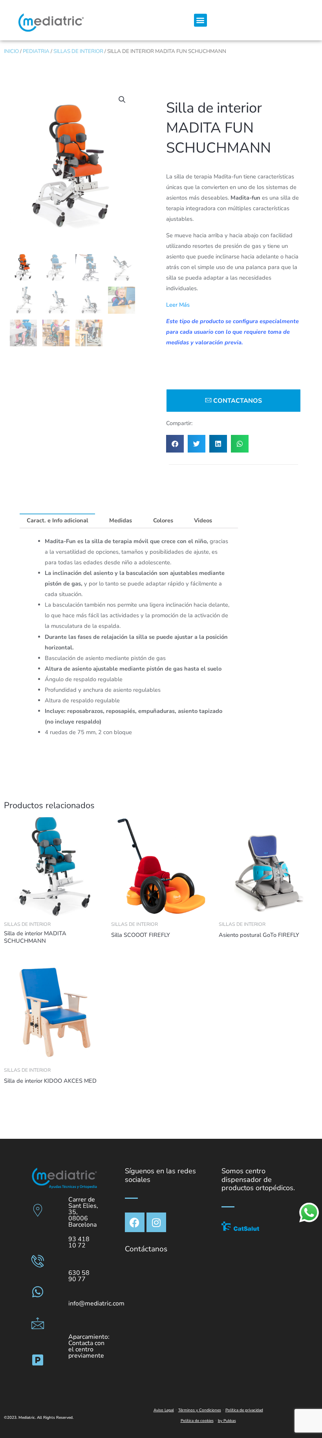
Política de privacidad (244, 1410)
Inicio (11, 51)
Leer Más (178, 305)
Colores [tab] (163, 520)
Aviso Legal (164, 1410)
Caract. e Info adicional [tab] (57, 520)
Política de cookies (197, 1420)
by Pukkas (227, 1420)
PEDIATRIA (36, 51)
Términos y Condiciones (199, 1410)
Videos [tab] (203, 520)
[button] (200, 20)
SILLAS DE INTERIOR (78, 51)
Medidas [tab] (120, 520)
